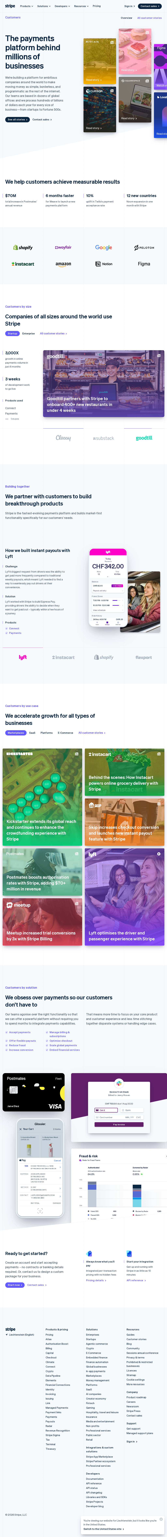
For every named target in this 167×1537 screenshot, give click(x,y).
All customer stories (149, 17)
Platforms (47, 732)
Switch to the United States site (102, 1528)
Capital (49, 1352)
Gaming (90, 1407)
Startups (91, 1339)
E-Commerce (65, 732)
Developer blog (95, 1506)
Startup (12, 333)
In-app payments (95, 1371)
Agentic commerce (97, 1343)
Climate (50, 1362)
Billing (49, 1348)
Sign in (128, 6)
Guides (131, 1334)
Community (133, 1348)
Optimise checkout (61, 1040)
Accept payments (19, 1032)
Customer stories (136, 1339)
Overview (126, 17)
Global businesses (96, 1366)
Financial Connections (58, 1384)
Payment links (53, 1412)
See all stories (16, 119)
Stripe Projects (94, 1501)
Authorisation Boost (57, 1343)
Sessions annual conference (142, 1352)
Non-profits (92, 1426)
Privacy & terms (135, 1357)
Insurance (91, 1416)
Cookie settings (136, 1379)
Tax (48, 1439)
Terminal (50, 1444)
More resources (135, 1384)
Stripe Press (133, 1411)
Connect (14, 628)
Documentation (95, 1478)
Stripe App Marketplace (99, 1456)
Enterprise (28, 333)
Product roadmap (136, 1397)
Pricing (97, 5)
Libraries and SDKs (96, 1497)
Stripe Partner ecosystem (100, 1461)
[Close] (160, 1520)
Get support (133, 1428)
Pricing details (95, 1280)
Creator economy (96, 1398)
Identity (50, 1389)
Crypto (49, 1371)
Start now (14, 1284)
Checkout (51, 1357)
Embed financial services (65, 1049)
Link (48, 1403)
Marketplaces (16, 732)
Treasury (51, 1448)
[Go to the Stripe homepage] (9, 1329)
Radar (49, 1426)
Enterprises (92, 1334)
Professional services (98, 1430)
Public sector (93, 1435)
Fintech (90, 1403)
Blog (129, 1343)
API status (92, 1488)
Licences (132, 1370)
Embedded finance (96, 1357)
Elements (51, 1380)
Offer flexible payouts (22, 1040)
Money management (97, 1380)
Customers (13, 17)
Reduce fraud (17, 1045)
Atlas (49, 1339)
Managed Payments (57, 1407)
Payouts (50, 1421)
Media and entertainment (100, 1421)
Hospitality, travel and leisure (102, 1412)
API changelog (94, 1492)
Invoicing (51, 1394)
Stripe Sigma (53, 1435)
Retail (89, 1439)
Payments (15, 633)
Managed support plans (140, 1433)
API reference (135, 1280)
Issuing (49, 1398)
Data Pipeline (53, 1375)
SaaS (32, 732)
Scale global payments (63, 1045)
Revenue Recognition (58, 1430)
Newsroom (133, 1406)
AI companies (93, 1394)
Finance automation (97, 1362)
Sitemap (131, 1375)
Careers (131, 1401)
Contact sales (149, 6)
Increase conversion (21, 1049)
